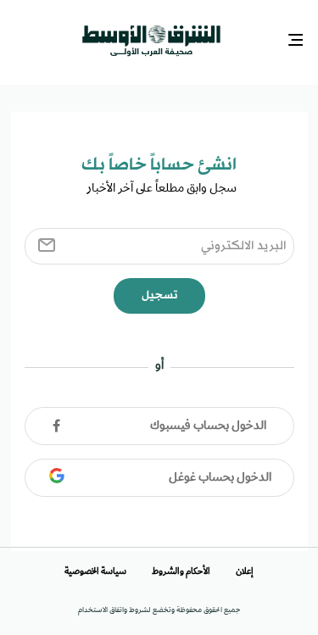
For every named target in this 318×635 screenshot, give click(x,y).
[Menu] (297, 38)
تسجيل (159, 291)
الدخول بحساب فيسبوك (208, 422)
